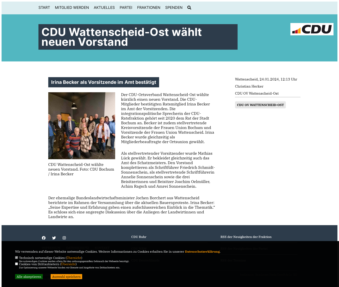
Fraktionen (148, 7)
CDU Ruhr (138, 237)
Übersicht (74, 258)
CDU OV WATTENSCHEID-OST (260, 105)
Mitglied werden (72, 7)
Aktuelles (104, 7)
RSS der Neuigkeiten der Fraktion (246, 237)
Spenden (173, 7)
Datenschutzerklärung (202, 251)
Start (44, 7)
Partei (126, 7)
